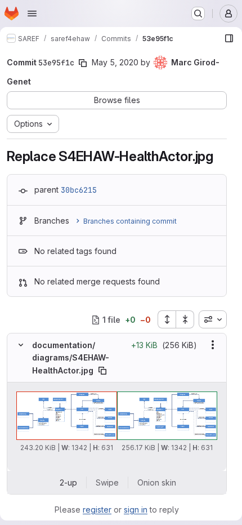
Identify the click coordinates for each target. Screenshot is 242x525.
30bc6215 (79, 190)
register (97, 509)
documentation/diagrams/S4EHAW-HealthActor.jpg (70, 357)
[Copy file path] (102, 370)
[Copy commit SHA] (82, 63)
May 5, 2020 (115, 62)
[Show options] (212, 345)
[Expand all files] (167, 319)
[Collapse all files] (185, 319)
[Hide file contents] (21, 345)
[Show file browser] (229, 38)
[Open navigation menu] (32, 14)
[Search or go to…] (198, 13)
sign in (135, 509)
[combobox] (213, 319)
